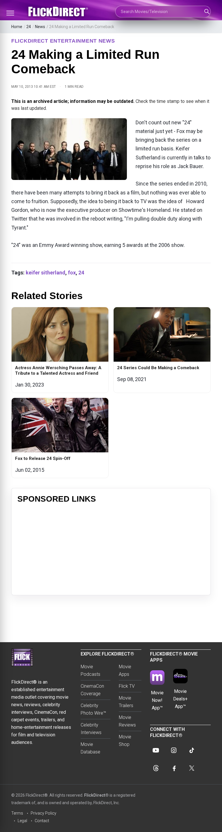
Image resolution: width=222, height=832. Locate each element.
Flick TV (127, 686)
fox (72, 273)
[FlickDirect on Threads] (156, 768)
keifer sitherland (45, 273)
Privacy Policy (43, 813)
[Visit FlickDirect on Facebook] (174, 768)
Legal (22, 820)
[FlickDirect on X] (191, 768)
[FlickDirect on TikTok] (191, 750)
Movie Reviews (127, 721)
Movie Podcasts (90, 670)
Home (16, 26)
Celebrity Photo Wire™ (93, 709)
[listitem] (60, 350)
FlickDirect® (96, 795)
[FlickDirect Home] (59, 12)
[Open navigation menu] (10, 13)
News (40, 26)
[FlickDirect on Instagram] (174, 750)
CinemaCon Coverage (92, 689)
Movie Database (90, 748)
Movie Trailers (126, 701)
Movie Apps (125, 670)
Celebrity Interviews (91, 728)
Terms (17, 813)
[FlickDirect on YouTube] (156, 750)
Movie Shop (125, 740)
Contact (42, 820)
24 (28, 26)
